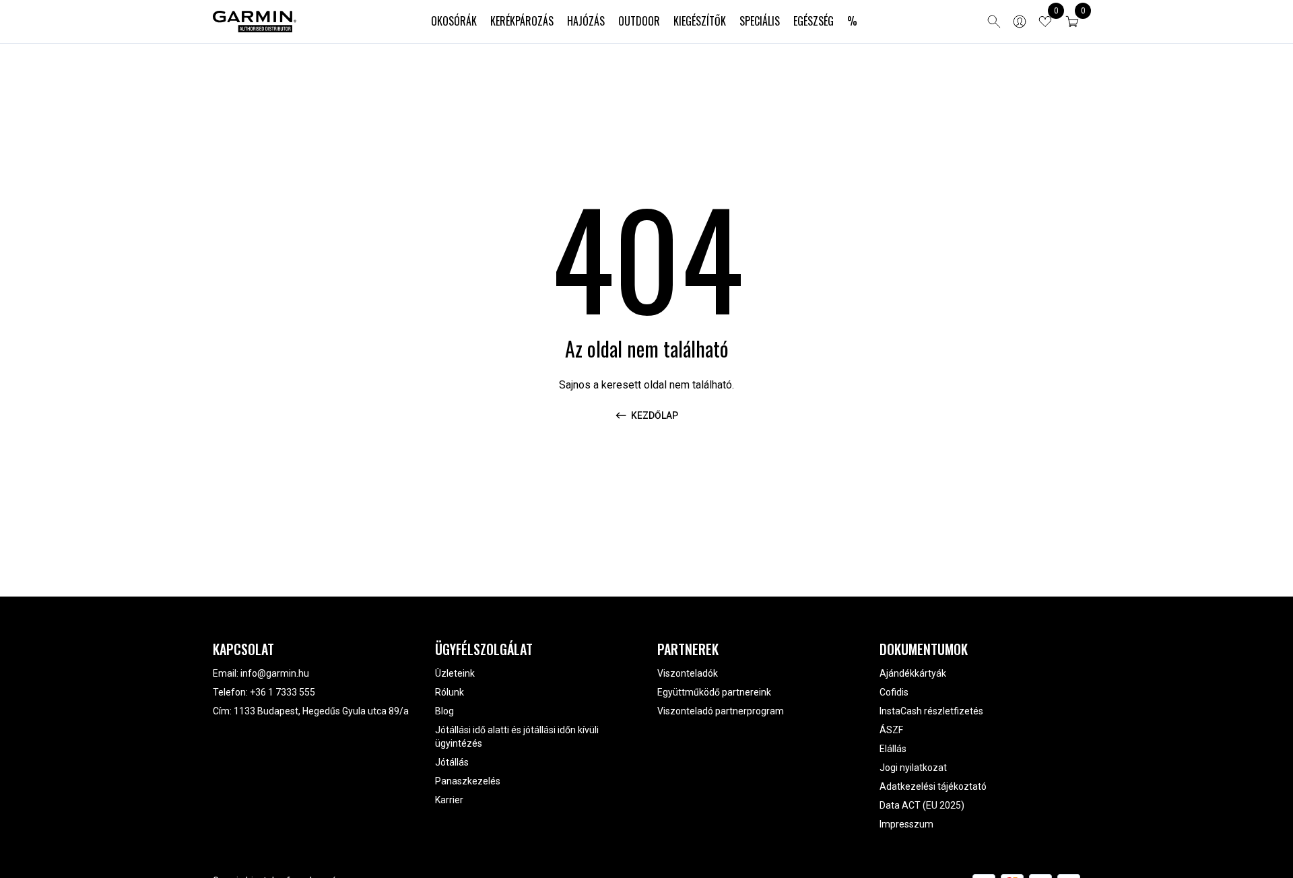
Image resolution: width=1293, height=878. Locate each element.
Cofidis (894, 692)
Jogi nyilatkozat (913, 767)
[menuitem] (454, 21)
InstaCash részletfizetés (931, 711)
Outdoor (639, 21)
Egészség (813, 21)
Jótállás (452, 762)
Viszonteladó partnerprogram (720, 711)
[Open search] (994, 21)
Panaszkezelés (467, 781)
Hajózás (586, 21)
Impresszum (906, 824)
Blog (444, 711)
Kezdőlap (654, 415)
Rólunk (449, 692)
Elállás (893, 748)
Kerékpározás (522, 21)
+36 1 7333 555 (282, 692)
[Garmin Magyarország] (254, 21)
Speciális (759, 21)
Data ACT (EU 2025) (922, 805)
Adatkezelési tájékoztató (933, 786)
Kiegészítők (699, 21)
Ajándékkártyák (913, 673)
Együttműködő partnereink (714, 692)
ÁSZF (891, 729)
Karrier (449, 800)
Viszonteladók (687, 673)
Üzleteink (455, 673)
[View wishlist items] (1045, 21)
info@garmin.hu (274, 673)
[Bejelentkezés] (1019, 21)
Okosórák (454, 21)
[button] (1072, 21)
